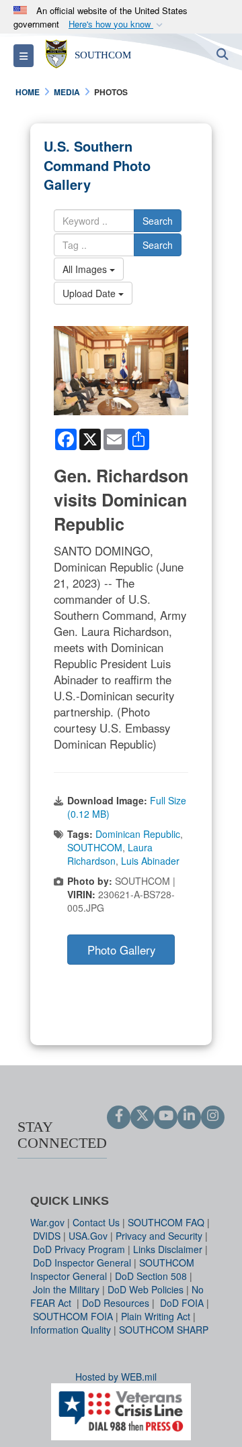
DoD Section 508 (151, 1276)
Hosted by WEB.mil (116, 1376)
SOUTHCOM (94, 847)
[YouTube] (165, 1116)
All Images (86, 269)
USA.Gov (88, 1235)
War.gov (47, 1222)
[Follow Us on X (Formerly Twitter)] (142, 1116)
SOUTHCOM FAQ (166, 1222)
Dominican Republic (137, 834)
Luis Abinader (150, 860)
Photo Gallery (121, 950)
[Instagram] (213, 1116)
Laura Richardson (110, 854)
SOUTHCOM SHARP (163, 1329)
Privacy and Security (159, 1235)
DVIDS (47, 1235)
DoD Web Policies (146, 1289)
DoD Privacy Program (79, 1249)
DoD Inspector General (82, 1262)
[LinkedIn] (189, 1116)
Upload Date (90, 293)
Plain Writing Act (155, 1316)
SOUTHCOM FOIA (73, 1316)
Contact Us (96, 1222)
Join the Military (66, 1289)
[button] (117, 24)
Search (158, 220)
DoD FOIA (182, 1302)
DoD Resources (115, 1302)
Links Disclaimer (167, 1249)
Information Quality (70, 1329)
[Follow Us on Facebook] (118, 1116)
